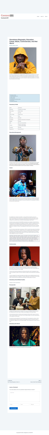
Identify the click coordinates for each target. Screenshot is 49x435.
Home (38, 16)
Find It (46, 16)
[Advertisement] (24, 6)
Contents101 (5, 18)
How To (42, 16)
